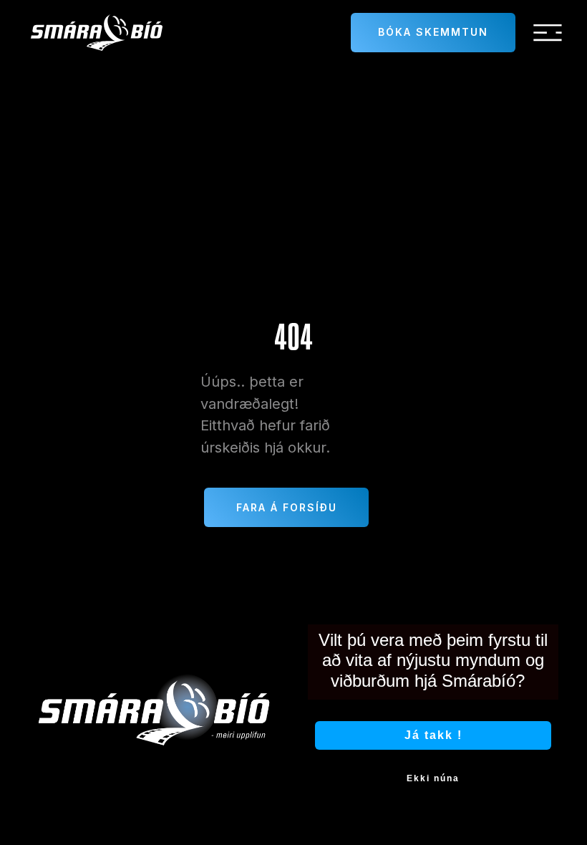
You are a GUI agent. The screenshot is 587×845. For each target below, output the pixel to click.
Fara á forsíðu (286, 507)
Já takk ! (433, 735)
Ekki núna (433, 778)
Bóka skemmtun (433, 32)
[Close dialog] (557, 595)
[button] (548, 33)
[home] (96, 32)
